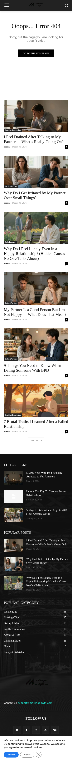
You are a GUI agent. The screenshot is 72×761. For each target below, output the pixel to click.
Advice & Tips (11, 186)
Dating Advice (11, 303)
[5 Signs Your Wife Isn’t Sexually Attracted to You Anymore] (13, 478)
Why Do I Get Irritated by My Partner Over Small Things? (34, 195)
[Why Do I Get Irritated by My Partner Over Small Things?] (36, 172)
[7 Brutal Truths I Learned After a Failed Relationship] (36, 400)
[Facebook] (26, 730)
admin (7, 147)
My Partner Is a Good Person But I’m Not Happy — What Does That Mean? (35, 312)
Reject (27, 754)
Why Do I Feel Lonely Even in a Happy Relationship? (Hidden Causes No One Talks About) (34, 253)
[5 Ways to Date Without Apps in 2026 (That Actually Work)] (13, 515)
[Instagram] (36, 730)
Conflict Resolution (13, 130)
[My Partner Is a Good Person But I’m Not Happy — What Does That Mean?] (36, 288)
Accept (11, 754)
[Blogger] (17, 730)
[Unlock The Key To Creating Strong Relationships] (13, 496)
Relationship (10, 242)
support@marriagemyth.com (35, 702)
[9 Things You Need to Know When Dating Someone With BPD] (36, 344)
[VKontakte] (55, 730)
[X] (45, 730)
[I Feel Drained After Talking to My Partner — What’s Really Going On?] (36, 116)
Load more (35, 440)
